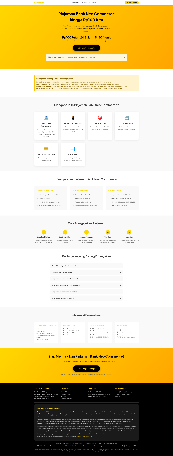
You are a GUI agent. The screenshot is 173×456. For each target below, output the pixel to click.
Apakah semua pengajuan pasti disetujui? (86, 285)
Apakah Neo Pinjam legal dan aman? (86, 266)
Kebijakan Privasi (66, 394)
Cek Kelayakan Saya (86, 48)
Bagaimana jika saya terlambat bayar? (86, 279)
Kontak (94, 2)
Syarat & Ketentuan (67, 392)
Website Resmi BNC (67, 398)
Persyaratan (75, 2)
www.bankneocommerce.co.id (84, 436)
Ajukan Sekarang (131, 2)
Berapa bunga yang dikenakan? (86, 272)
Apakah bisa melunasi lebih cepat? (86, 298)
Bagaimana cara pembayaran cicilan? (86, 292)
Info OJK (63, 396)
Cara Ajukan (84, 2)
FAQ (90, 2)
